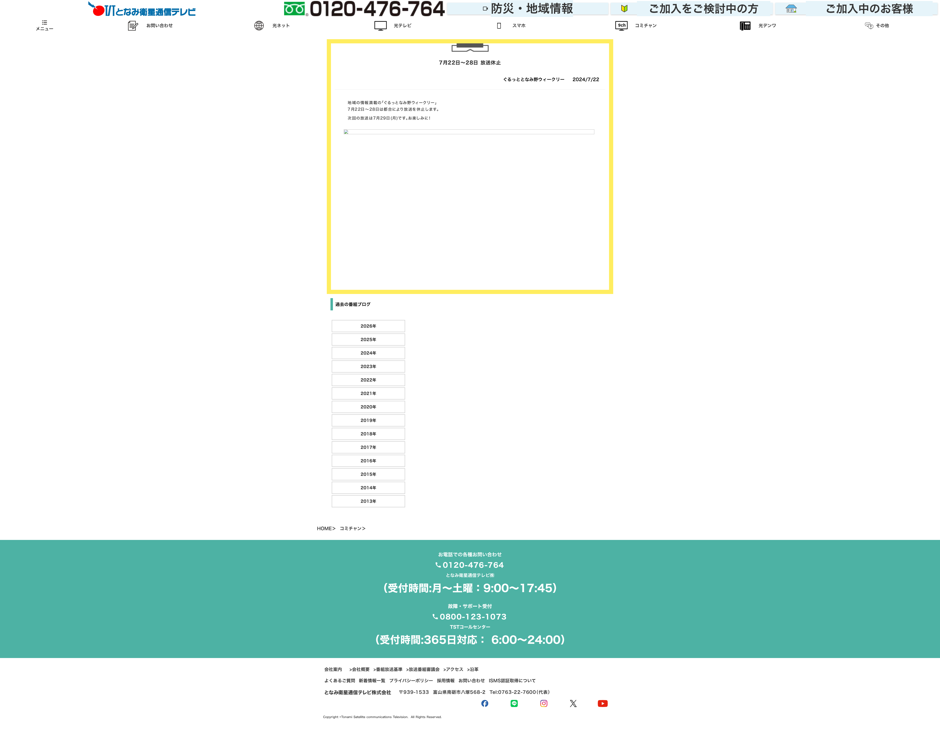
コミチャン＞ (353, 528)
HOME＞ (326, 528)
